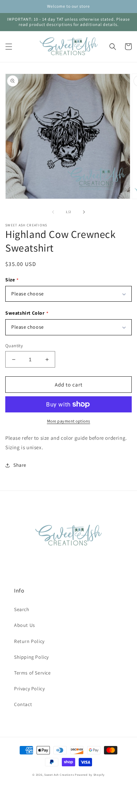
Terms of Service (32, 673)
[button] (9, 46)
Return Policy (29, 641)
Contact (23, 704)
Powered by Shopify (90, 774)
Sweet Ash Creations (59, 774)
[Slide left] (53, 212)
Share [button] (19, 465)
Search (22, 609)
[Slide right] (84, 212)
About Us (24, 625)
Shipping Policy (31, 657)
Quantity (14, 346)
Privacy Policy (29, 688)
